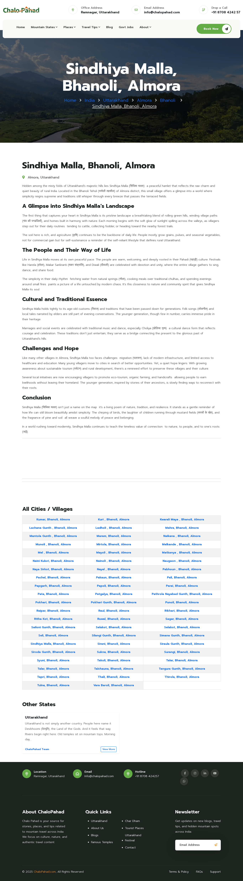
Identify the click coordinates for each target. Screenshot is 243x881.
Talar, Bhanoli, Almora (182, 660)
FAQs (199, 872)
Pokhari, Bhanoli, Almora (53, 602)
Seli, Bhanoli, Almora (53, 635)
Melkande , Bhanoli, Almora (182, 544)
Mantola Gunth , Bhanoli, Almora (53, 536)
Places (68, 27)
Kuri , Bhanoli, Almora (113, 519)
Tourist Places (134, 828)
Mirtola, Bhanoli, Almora (113, 544)
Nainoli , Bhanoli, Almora (113, 561)
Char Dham (132, 821)
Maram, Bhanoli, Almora (114, 536)
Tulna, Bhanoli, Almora (53, 685)
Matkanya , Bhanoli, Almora (182, 552)
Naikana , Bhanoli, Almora (181, 536)
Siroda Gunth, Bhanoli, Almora (53, 652)
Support (215, 872)
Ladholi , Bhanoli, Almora (114, 528)
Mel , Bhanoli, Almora (53, 552)
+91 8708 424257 (147, 776)
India (90, 100)
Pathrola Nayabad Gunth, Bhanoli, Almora (182, 594)
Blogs (94, 835)
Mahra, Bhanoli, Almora (182, 528)
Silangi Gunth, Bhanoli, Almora (114, 635)
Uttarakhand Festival (133, 838)
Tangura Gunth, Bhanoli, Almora (182, 669)
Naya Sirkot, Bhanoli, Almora (53, 569)
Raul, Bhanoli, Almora (113, 611)
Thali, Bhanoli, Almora (114, 677)
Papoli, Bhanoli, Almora (114, 586)
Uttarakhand (115, 100)
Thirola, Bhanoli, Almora (182, 677)
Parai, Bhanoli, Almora (182, 586)
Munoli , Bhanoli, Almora (53, 544)
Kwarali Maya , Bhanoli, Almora (182, 519)
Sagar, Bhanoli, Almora (181, 619)
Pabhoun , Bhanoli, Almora (182, 569)
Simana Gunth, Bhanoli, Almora (182, 635)
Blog (109, 27)
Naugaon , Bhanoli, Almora (182, 561)
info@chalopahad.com (162, 12)
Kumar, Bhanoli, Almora (53, 519)
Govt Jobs (126, 27)
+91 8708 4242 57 (226, 12)
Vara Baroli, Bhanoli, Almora (113, 685)
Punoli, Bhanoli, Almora (182, 602)
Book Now (211, 29)
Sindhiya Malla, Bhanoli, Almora (53, 644)
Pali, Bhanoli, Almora (182, 577)
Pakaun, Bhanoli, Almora (113, 577)
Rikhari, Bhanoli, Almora (182, 611)
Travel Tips (89, 27)
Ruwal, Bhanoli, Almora (113, 619)
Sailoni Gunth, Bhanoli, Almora (53, 627)
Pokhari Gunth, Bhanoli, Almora (113, 602)
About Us (97, 828)
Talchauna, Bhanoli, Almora (113, 669)
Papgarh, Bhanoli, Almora (53, 586)
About (144, 27)
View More (108, 749)
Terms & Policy (179, 872)
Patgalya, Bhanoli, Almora (113, 594)
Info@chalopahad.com (99, 776)
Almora (144, 100)
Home (21, 27)
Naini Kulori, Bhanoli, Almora (53, 561)
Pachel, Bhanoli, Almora (53, 577)
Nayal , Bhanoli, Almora (113, 569)
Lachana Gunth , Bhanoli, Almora (53, 528)
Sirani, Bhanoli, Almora (113, 644)
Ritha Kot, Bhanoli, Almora (53, 619)
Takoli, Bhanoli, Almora (113, 660)
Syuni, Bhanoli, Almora (53, 660)
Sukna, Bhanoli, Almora (113, 652)
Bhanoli (167, 100)
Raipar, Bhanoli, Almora (53, 611)
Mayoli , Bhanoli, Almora (113, 552)
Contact (130, 847)
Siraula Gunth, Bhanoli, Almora (182, 644)
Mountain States (43, 27)
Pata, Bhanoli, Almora (53, 594)
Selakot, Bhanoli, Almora (113, 627)
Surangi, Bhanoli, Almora (182, 652)
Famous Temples (102, 842)
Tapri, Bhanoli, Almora (53, 677)
